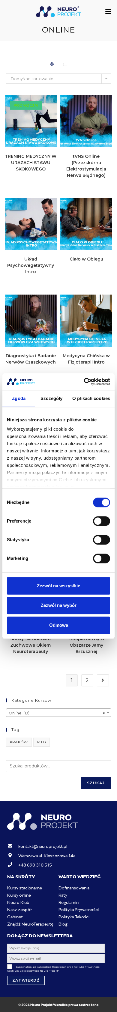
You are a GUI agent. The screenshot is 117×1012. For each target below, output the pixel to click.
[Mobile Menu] (108, 11)
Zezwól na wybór (58, 605)
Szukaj (96, 783)
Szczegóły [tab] (51, 398)
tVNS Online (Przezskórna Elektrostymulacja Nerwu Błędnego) (86, 166)
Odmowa (58, 625)
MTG (41, 742)
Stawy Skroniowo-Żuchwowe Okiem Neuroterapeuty (30, 645)
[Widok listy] (65, 64)
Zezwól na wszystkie (58, 585)
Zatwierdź (26, 980)
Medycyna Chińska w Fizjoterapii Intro (86, 359)
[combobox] (58, 712)
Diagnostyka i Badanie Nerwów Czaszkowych (30, 359)
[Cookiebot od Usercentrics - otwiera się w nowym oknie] (84, 382)
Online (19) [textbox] (57, 713)
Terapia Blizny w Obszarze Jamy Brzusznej (86, 645)
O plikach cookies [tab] (91, 398)
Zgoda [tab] (19, 398)
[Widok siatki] (52, 64)
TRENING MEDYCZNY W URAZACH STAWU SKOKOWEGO (30, 163)
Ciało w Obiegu (86, 259)
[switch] (101, 521)
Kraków (19, 742)
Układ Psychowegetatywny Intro (30, 265)
